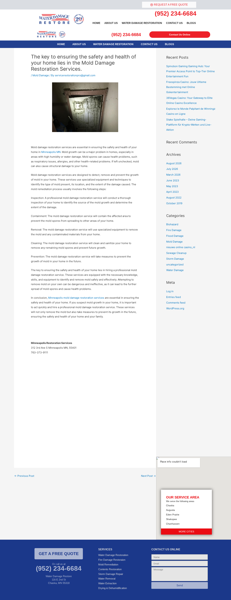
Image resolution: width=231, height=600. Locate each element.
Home (96, 23)
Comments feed (175, 302)
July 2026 (172, 169)
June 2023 (172, 180)
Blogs (191, 23)
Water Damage (175, 270)
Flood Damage (174, 235)
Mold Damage (40, 75)
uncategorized (174, 264)
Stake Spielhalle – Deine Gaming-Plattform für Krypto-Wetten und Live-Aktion (188, 124)
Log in (170, 291)
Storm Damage (175, 258)
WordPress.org (175, 308)
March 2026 (173, 174)
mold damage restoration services (76, 297)
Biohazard (172, 224)
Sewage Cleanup (176, 253)
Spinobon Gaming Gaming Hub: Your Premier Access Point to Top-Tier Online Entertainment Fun (190, 71)
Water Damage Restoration (142, 23)
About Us (111, 23)
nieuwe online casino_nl (180, 247)
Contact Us (174, 23)
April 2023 (172, 191)
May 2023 (172, 186)
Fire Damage (173, 230)
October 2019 (174, 203)
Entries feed (173, 297)
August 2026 (173, 163)
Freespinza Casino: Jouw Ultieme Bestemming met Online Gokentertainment (186, 87)
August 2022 (173, 197)
